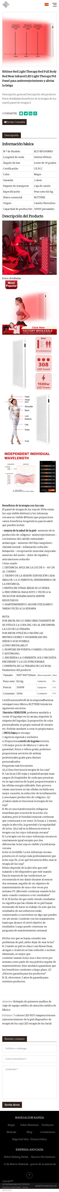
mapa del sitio (20, 1139)
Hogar (11, 1124)
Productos (48, 1124)
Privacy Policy (38, 1139)
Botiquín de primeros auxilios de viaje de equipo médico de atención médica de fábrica (29, 1005)
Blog (29, 1132)
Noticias (11, 1132)
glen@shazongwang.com (46, 1186)
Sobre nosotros (29, 1124)
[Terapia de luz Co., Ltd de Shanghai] (6, 4)
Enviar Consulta (15, 121)
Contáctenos (47, 1132)
